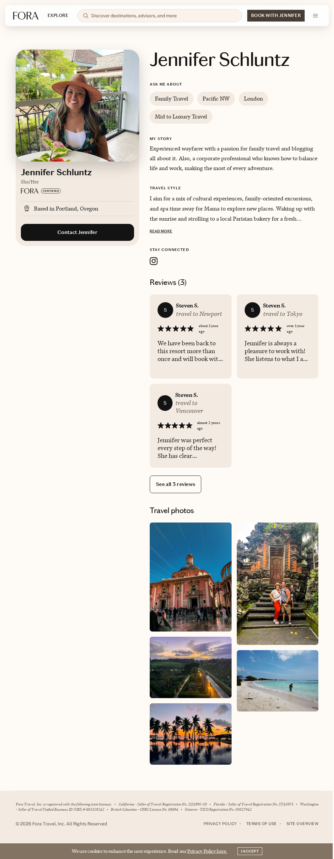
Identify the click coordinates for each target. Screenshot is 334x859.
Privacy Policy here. (207, 851)
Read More (161, 231)
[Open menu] (315, 15)
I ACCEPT (250, 851)
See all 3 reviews (175, 484)
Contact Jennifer (77, 232)
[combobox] (163, 16)
